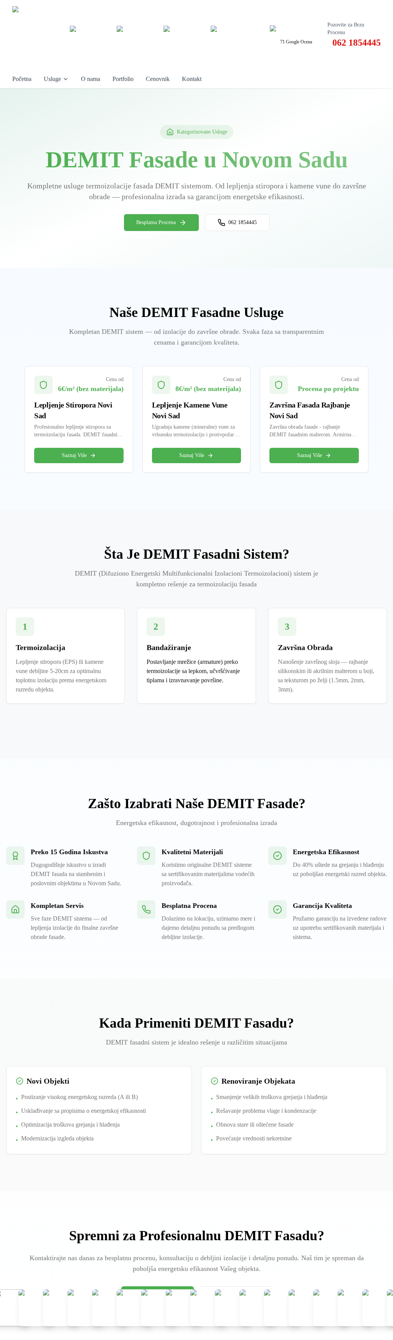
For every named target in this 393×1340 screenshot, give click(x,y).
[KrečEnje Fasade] (356, 1307)
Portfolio (123, 79)
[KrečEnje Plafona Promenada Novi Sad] (61, 1307)
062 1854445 (242, 222)
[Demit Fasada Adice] (159, 1307)
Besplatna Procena (156, 222)
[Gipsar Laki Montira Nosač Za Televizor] (233, 1307)
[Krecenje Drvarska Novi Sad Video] (257, 1307)
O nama (90, 79)
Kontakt (191, 79)
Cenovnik (158, 79)
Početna (21, 79)
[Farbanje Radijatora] (184, 1307)
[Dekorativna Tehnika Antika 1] (110, 1307)
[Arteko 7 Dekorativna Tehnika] (86, 1307)
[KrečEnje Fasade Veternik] (331, 1307)
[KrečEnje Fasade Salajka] (307, 1307)
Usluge (52, 79)
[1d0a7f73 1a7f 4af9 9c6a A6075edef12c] (36, 1307)
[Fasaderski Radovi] (208, 1307)
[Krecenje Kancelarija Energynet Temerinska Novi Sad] (282, 1307)
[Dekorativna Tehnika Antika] (135, 1307)
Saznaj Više (74, 455)
